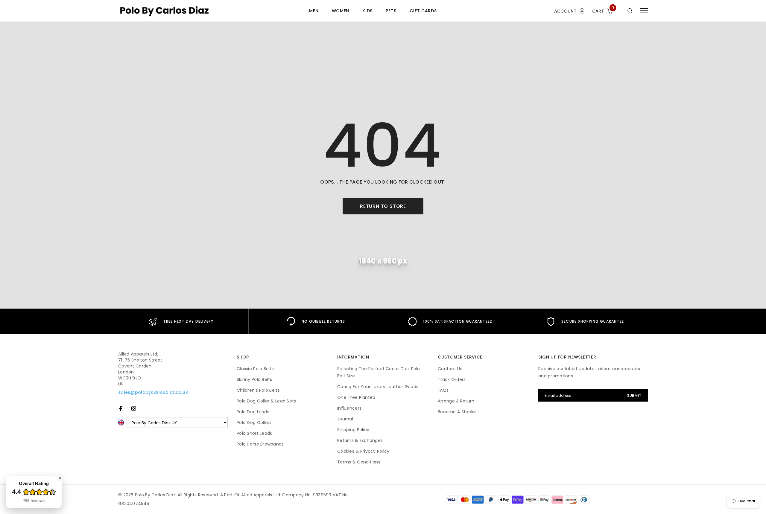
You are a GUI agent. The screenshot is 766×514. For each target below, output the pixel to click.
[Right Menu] (644, 10)
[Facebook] (120, 408)
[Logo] (164, 11)
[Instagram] (133, 408)
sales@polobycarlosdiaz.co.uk (153, 392)
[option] (181, 321)
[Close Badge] (60, 478)
